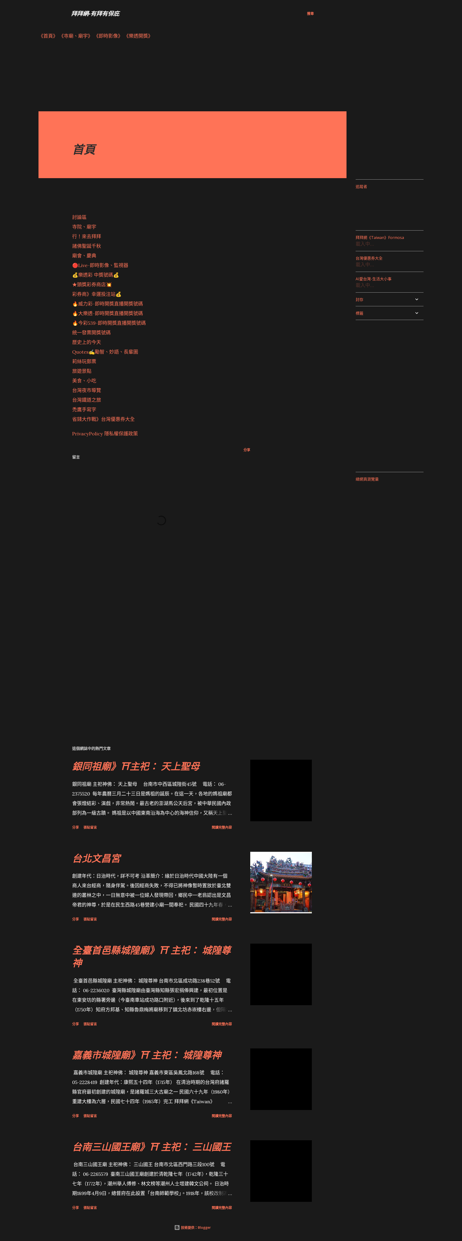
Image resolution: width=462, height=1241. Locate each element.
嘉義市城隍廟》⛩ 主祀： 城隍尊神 (146, 1054)
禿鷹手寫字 (84, 410)
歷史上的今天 (86, 342)
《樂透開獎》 (138, 36)
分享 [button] (247, 449)
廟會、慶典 (84, 256)
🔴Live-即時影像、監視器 (100, 265)
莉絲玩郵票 (84, 361)
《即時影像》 (108, 36)
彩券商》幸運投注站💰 (97, 294)
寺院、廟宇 (84, 227)
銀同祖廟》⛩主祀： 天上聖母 (135, 766)
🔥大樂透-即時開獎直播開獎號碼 (107, 313)
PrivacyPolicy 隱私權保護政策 (105, 434)
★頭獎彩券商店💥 (92, 285)
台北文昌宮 (96, 858)
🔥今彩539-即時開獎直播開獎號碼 (109, 323)
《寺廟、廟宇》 (76, 36)
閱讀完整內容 (222, 827)
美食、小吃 (84, 381)
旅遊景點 (81, 371)
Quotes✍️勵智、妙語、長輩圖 (105, 352)
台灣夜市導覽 (86, 390)
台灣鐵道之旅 (86, 400)
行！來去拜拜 (86, 236)
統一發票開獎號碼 (91, 333)
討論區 (79, 217)
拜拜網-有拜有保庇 (95, 13)
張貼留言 (90, 827)
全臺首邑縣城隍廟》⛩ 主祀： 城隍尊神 (151, 956)
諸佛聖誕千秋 (86, 246)
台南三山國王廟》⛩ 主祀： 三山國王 (151, 1146)
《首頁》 (48, 36)
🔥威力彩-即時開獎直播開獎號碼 (107, 304)
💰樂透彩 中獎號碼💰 (95, 275)
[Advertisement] (182, 77)
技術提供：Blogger (195, 1227)
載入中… (365, 244)
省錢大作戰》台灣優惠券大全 (103, 419)
